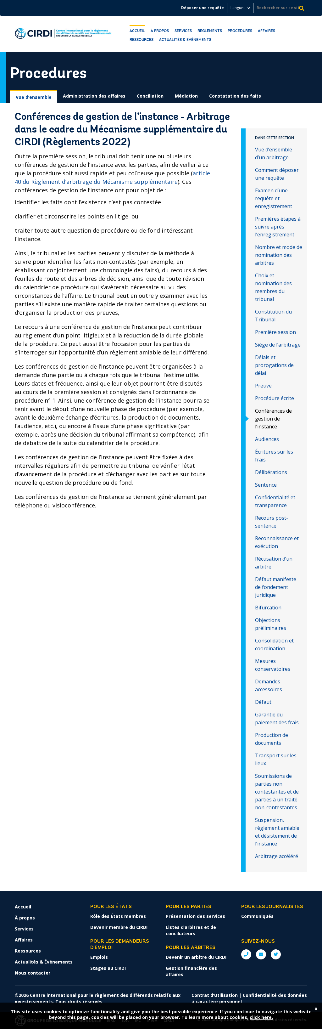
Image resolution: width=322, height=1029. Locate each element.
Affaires (266, 30)
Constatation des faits (235, 96)
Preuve (263, 385)
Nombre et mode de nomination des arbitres (278, 255)
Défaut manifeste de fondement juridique (275, 587)
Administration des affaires (94, 96)
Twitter (276, 954)
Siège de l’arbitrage (278, 344)
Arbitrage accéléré (276, 856)
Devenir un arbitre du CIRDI (196, 957)
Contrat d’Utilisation (215, 995)
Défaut (263, 701)
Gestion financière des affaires (191, 971)
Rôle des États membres (118, 916)
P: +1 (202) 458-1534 (246, 954)
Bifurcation (268, 607)
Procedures (240, 30)
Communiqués (257, 916)
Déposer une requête (202, 7)
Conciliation (150, 96)
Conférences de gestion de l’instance (273, 418)
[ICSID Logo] (63, 34)
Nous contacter (32, 973)
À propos (160, 30)
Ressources (141, 39)
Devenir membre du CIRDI (118, 927)
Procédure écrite (274, 398)
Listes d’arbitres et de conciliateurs (191, 930)
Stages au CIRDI (108, 968)
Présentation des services (195, 916)
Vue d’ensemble (34, 97)
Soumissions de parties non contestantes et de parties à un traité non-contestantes (277, 791)
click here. (261, 1017)
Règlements (209, 30)
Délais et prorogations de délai (274, 365)
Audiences (267, 439)
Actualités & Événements (185, 39)
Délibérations (271, 472)
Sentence (266, 484)
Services (183, 30)
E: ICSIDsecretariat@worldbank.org (261, 954)
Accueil (137, 30)
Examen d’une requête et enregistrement (273, 198)
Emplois (99, 957)
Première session (275, 332)
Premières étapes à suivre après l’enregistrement (278, 226)
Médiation (186, 96)
